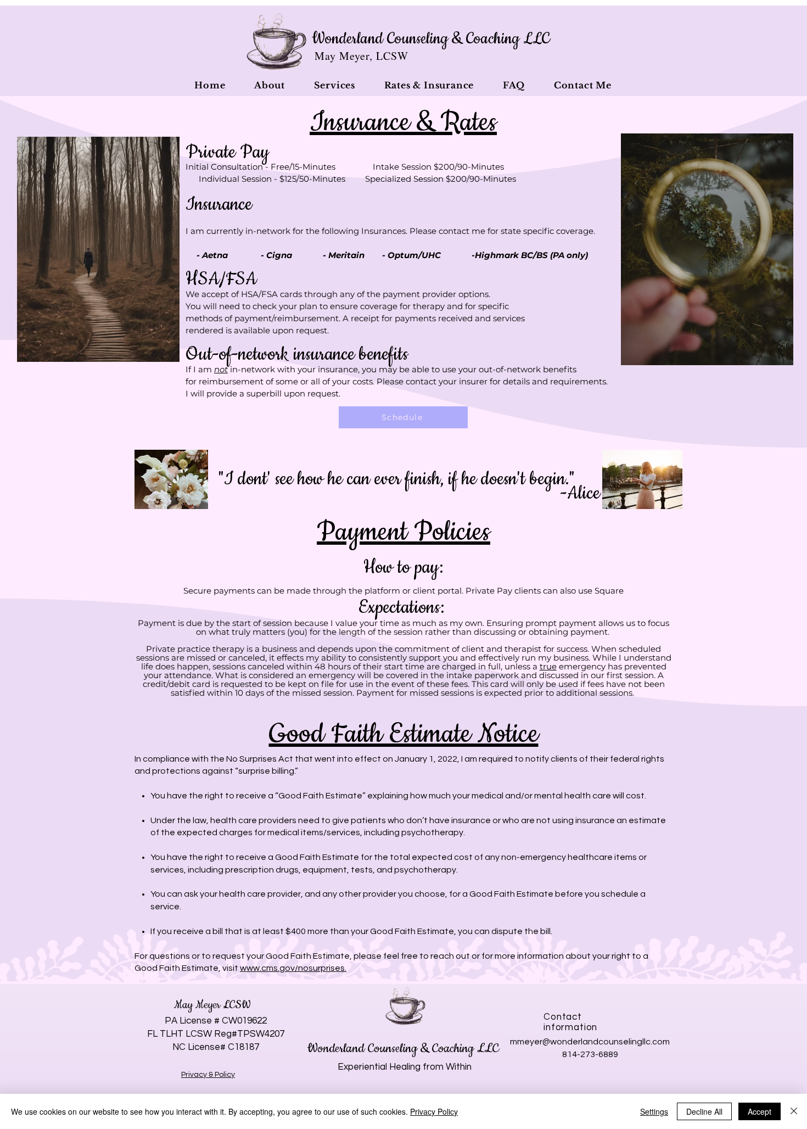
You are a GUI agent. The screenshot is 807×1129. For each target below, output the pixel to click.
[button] (270, 85)
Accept (759, 1111)
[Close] (793, 1111)
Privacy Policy (434, 1111)
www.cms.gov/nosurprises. (293, 968)
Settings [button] (654, 1111)
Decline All (704, 1111)
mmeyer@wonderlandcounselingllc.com (590, 1041)
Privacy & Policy (208, 1074)
